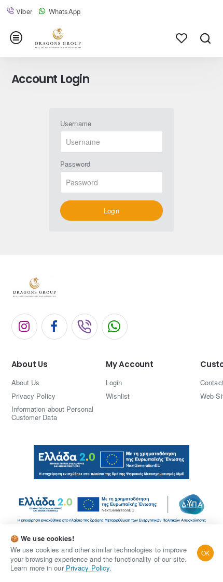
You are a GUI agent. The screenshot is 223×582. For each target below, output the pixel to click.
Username (75, 123)
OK (205, 552)
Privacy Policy (87, 568)
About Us (29, 364)
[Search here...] (205, 37)
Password (75, 164)
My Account (130, 364)
